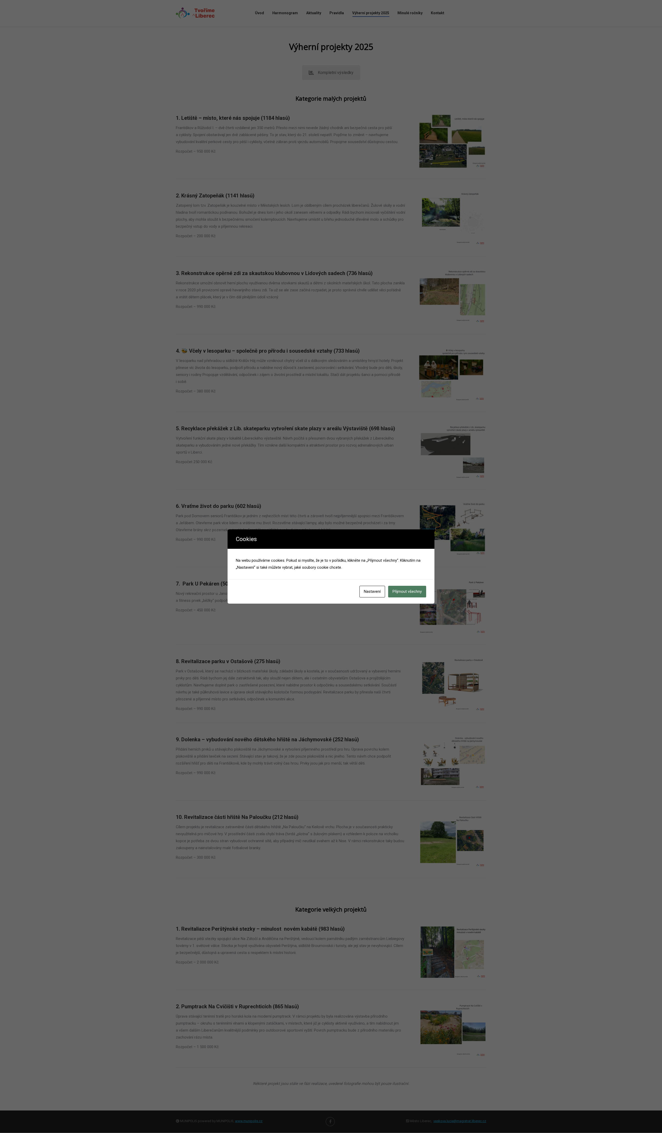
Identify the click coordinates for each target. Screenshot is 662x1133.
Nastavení (372, 591)
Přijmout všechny (407, 591)
